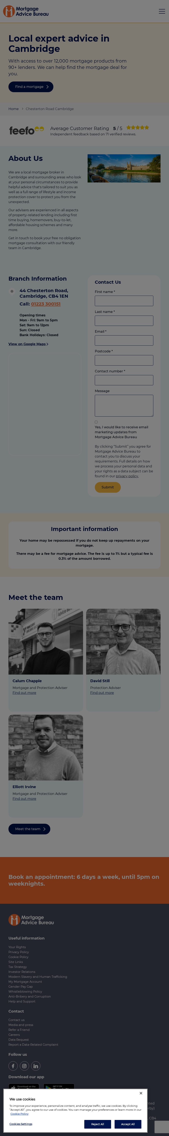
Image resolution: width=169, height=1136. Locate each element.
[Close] (141, 1093)
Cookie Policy (19, 1113)
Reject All (97, 1124)
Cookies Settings (20, 1124)
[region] (75, 1111)
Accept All (128, 1124)
